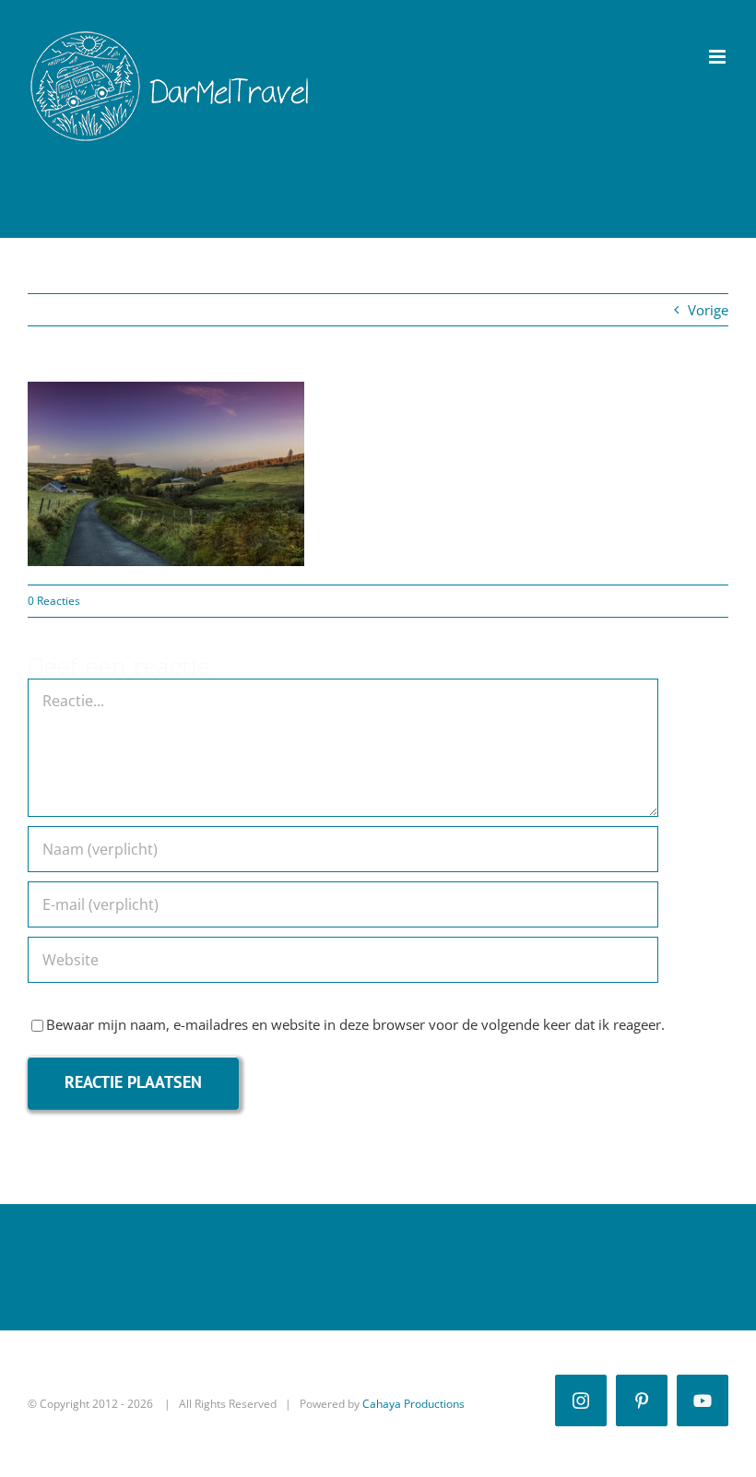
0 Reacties (54, 601)
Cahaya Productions (413, 1404)
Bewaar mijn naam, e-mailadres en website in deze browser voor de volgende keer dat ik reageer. (355, 1024)
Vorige (708, 310)
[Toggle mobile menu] (718, 56)
